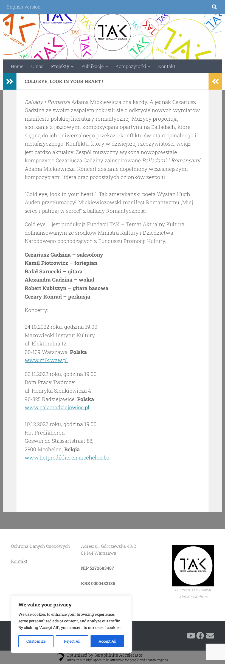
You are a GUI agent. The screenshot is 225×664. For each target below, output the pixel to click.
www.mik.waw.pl (46, 360)
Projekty (60, 66)
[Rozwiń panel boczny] (9, 81)
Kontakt (166, 66)
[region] (71, 624)
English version (24, 7)
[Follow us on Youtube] (190, 636)
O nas (37, 66)
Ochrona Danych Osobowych (40, 546)
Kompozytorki (131, 66)
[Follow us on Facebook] (200, 636)
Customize (36, 641)
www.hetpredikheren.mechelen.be (67, 457)
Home (17, 66)
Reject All (72, 641)
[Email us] (210, 636)
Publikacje (92, 66)
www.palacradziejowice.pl (57, 407)
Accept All (107, 641)
